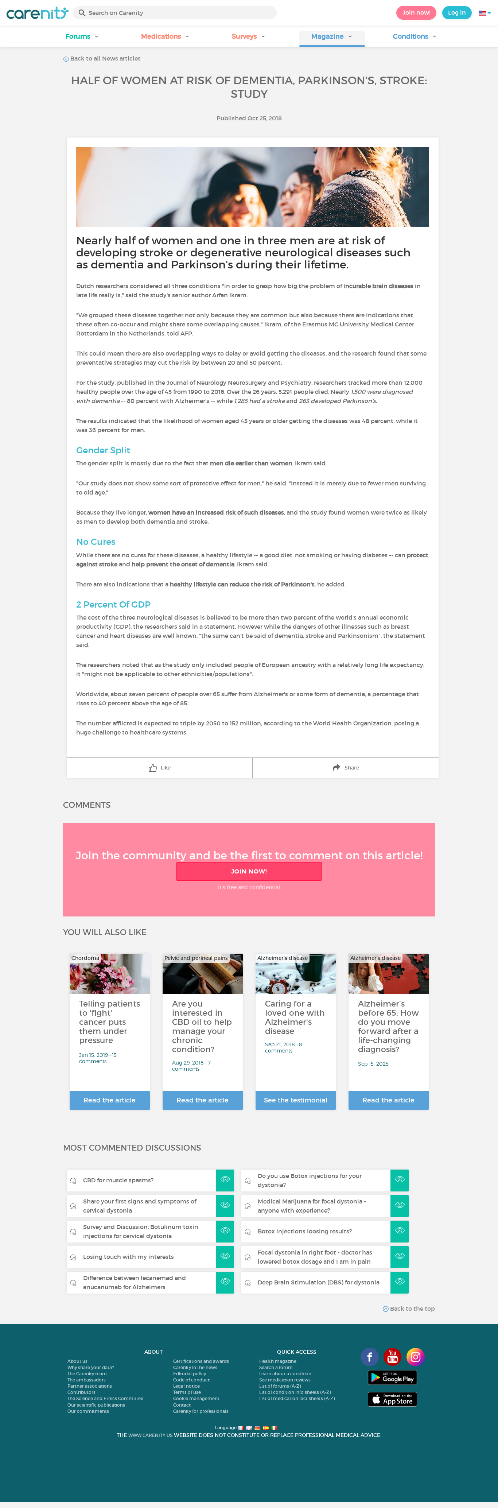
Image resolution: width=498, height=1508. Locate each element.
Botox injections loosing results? (305, 1231)
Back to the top (412, 1308)
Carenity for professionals (201, 1411)
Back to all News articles (105, 58)
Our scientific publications (96, 1405)
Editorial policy (189, 1373)
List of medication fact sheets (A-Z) (297, 1398)
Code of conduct (191, 1380)
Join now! (416, 12)
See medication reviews (285, 1380)
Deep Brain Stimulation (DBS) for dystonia (319, 1282)
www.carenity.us (150, 1435)
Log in (457, 12)
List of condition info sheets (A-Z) (295, 1392)
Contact (182, 1405)
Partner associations (89, 1386)
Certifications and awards (201, 1361)
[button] (83, 39)
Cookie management (196, 1398)
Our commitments (88, 1411)
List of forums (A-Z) (280, 1386)
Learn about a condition (285, 1373)
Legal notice (186, 1386)
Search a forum (276, 1367)
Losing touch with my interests (128, 1256)
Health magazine (277, 1361)
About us (77, 1361)
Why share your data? (90, 1367)
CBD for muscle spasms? (118, 1180)
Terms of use (187, 1392)
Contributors (81, 1392)
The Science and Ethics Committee (105, 1398)
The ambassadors (86, 1380)
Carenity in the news (195, 1367)
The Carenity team (87, 1373)
